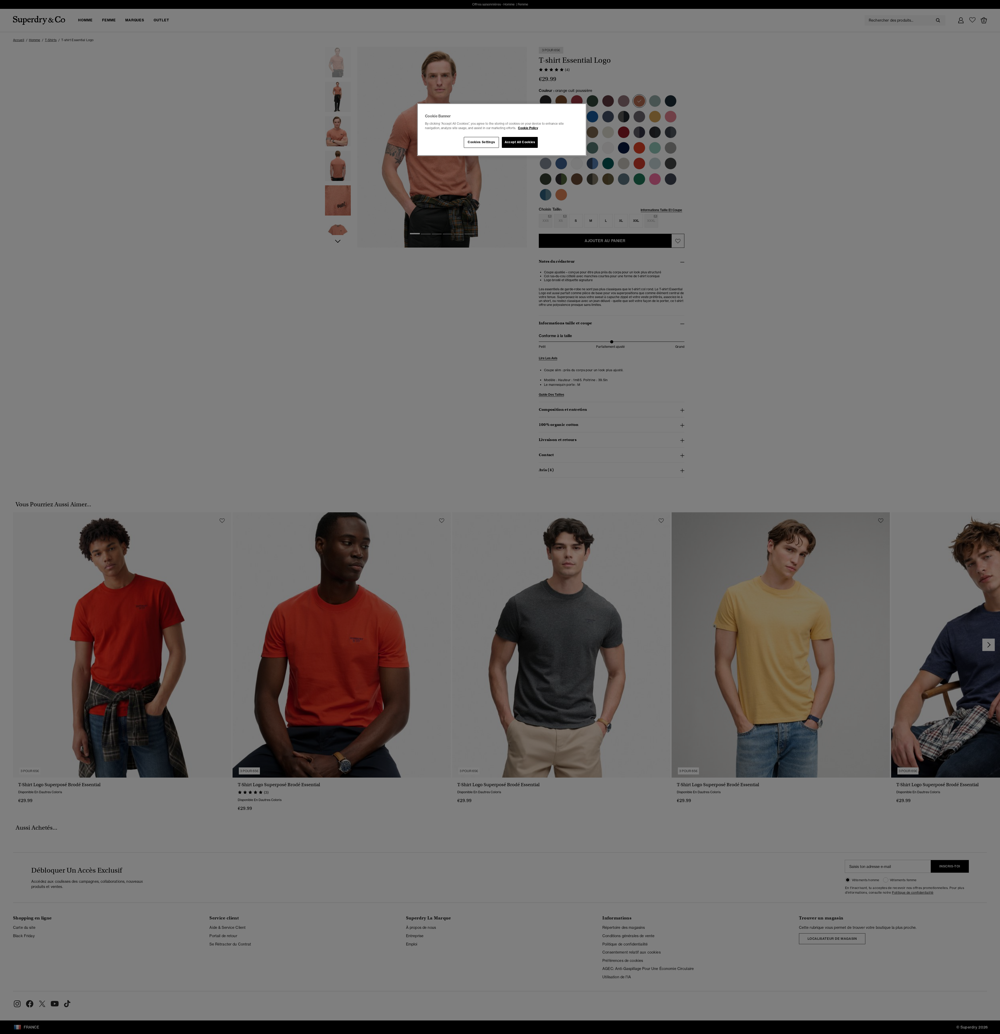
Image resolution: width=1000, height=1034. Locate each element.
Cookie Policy (528, 128)
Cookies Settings (481, 142)
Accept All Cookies (520, 142)
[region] (501, 129)
